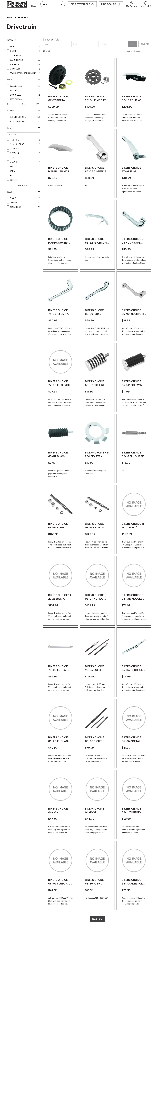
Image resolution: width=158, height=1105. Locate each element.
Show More (23, 185)
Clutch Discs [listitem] (16, 55)
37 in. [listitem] (12, 170)
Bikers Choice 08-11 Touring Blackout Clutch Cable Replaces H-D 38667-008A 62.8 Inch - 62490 (133, 810)
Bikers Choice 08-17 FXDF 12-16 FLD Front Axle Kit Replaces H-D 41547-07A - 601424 (97, 525)
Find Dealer (108, 4)
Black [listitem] (13, 198)
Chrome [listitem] (13, 202)
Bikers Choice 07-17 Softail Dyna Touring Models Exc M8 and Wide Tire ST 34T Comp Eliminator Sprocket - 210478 (59, 98)
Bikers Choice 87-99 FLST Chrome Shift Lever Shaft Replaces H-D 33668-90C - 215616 (131, 169)
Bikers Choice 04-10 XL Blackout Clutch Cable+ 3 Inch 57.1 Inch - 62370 (97, 810)
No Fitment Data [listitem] (18, 121)
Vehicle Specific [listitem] (18, 116)
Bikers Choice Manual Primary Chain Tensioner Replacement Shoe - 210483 (59, 169)
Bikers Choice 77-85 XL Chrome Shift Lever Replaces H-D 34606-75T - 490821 (60, 383)
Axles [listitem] (12, 46)
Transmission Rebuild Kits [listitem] (23, 73)
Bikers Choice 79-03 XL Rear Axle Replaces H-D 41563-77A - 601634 (60, 668)
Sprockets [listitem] (15, 68)
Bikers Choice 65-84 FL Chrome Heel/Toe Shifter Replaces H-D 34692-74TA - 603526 (134, 668)
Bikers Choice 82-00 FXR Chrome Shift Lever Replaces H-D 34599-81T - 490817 (96, 312)
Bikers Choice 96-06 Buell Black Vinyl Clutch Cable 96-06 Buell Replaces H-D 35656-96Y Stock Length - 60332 (97, 668)
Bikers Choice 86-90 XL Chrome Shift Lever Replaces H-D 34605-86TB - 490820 (133, 312)
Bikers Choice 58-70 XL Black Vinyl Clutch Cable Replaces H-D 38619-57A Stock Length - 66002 (133, 881)
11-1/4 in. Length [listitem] (17, 144)
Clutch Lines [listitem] (16, 59)
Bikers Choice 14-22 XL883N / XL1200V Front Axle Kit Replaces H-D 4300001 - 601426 (60, 597)
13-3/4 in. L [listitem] (15, 162)
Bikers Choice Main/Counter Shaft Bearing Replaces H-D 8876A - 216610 (58, 241)
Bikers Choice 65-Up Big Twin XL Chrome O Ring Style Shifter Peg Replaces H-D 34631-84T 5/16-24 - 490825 (97, 383)
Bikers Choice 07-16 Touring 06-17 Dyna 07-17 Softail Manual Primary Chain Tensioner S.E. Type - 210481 (133, 98)
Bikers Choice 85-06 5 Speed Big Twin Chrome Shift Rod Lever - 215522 (97, 169)
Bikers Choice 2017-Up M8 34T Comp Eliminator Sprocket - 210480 (97, 98)
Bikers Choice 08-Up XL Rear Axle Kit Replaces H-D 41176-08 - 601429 (97, 597)
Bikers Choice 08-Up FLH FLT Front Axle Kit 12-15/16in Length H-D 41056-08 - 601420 (60, 525)
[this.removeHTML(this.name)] (60, 77)
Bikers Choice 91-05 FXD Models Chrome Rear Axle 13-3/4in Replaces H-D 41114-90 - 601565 (134, 597)
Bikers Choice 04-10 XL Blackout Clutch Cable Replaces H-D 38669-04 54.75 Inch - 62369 (58, 810)
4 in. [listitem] (12, 175)
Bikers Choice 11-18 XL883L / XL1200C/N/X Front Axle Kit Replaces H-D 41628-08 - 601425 (133, 525)
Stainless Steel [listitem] (18, 207)
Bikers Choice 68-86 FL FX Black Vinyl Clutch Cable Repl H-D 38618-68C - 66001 (96, 881)
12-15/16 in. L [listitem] (15, 153)
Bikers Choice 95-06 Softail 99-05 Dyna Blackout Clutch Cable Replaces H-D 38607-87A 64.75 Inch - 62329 (133, 739)
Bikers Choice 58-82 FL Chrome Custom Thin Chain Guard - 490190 (96, 241)
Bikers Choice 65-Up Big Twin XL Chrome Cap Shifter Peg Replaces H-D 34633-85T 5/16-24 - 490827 (133, 383)
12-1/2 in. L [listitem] (15, 148)
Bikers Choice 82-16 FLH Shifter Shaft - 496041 (133, 454)
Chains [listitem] (13, 51)
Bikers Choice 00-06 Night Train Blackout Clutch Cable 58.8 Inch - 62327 (96, 739)
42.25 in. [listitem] (14, 179)
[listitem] (23, 86)
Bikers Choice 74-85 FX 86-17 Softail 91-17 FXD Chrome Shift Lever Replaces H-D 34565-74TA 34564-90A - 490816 (60, 312)
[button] (131, 4)
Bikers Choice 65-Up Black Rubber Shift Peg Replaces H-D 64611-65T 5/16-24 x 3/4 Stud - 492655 (60, 454)
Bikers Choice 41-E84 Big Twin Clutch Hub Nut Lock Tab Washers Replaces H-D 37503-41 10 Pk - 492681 (97, 454)
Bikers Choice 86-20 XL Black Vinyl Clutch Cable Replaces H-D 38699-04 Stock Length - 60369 (59, 739)
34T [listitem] (11, 166)
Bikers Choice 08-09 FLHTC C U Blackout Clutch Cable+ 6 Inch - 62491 (60, 881)
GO (37, 104)
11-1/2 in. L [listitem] (14, 139)
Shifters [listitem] (14, 64)
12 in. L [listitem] (13, 157)
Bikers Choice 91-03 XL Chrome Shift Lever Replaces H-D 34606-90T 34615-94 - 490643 (134, 241)
